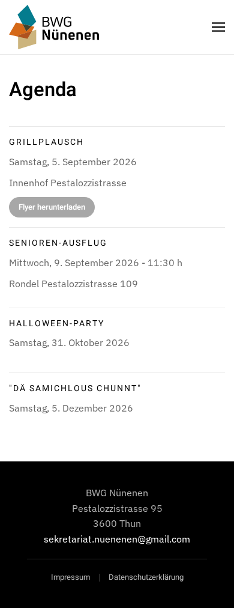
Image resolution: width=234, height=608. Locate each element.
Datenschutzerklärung (146, 577)
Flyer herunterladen (52, 207)
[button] (218, 27)
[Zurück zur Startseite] (54, 27)
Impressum (70, 577)
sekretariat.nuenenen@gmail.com (117, 539)
